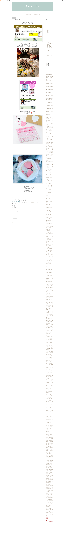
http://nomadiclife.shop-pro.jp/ (16, 198)
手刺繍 (51, 467)
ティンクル (52, 288)
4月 (47, 62)
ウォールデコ (51, 157)
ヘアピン (52, 363)
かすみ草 (48, 177)
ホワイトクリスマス (49, 376)
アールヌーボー (50, 112)
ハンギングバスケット (51, 323)
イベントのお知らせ (49, 46)
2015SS (48, 76)
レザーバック (48, 425)
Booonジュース (48, 82)
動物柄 (52, 490)
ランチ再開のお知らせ (48, 412)
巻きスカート (51, 444)
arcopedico (47, 80)
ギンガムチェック (48, 200)
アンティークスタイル (49, 133)
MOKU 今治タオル (49, 45)
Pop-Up (46, 102)
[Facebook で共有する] (15, 218)
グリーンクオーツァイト (48, 207)
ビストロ (52, 330)
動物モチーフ (49, 490)
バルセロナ (49, 321)
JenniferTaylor (47, 90)
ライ (51, 406)
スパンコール (51, 259)
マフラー (52, 386)
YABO (52, 109)
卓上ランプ (48, 484)
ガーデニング (48, 174)
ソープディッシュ (50, 268)
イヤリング (49, 145)
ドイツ (52, 295)
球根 (49, 447)
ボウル (50, 369)
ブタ (47, 345)
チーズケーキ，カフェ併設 (50, 275)
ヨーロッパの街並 (49, 406)
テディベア (50, 293)
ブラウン (52, 348)
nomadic (49, 99)
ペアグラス (49, 363)
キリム (47, 199)
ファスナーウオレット (51, 336)
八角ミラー (50, 496)
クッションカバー (51, 202)
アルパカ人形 (49, 130)
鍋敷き (47, 491)
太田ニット (52, 482)
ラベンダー (51, 409)
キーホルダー (49, 192)
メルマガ (52, 401)
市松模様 (52, 463)
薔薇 (52, 514)
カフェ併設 (48, 180)
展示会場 (49, 488)
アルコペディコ (49, 129)
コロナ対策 (49, 223)
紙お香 (47, 464)
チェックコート (48, 278)
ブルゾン (51, 357)
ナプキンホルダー (49, 303)
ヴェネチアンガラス (48, 155)
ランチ (48, 411)
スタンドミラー (49, 253)
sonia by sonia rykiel (50, 105)
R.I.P (48, 102)
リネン (48, 416)
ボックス (48, 372)
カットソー (50, 177)
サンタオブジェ (48, 232)
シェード (51, 238)
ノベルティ (49, 309)
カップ (52, 177)
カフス (52, 180)
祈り (50, 446)
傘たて (50, 461)
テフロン (52, 294)
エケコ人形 (51, 160)
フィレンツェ (48, 338)
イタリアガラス (50, 138)
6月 (47, 61)
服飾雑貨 (52, 500)
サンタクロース (51, 232)
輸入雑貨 (52, 508)
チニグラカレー (49, 280)
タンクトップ (48, 274)
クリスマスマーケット (49, 212)
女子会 (50, 472)
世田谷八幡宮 (47, 479)
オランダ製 (47, 169)
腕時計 (50, 514)
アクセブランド (49, 120)
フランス (48, 351)
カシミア (50, 176)
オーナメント (51, 166)
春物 (47, 472)
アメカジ (49, 127)
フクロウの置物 (50, 344)
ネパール (47, 306)
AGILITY (50, 79)
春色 (46, 472)
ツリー (50, 285)
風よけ (50, 500)
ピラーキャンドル (49, 332)
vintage (47, 108)
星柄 (51, 479)
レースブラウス (49, 422)
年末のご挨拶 (51, 494)
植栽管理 (51, 475)
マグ (50, 380)
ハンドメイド (49, 327)
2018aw (50, 76)
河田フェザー (48, 441)
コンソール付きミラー (50, 224)
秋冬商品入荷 (47, 470)
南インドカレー (50, 491)
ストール (52, 256)
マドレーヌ (52, 385)
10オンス (47, 74)
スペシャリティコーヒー (48, 262)
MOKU (52, 96)
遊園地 (48, 509)
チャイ (46, 281)
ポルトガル (48, 375)
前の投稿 (43, 222)
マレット (50, 388)
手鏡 (50, 467)
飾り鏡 (49, 475)
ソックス (50, 269)
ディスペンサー (49, 287)
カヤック (50, 182)
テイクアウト (49, 286)
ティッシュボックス (49, 288)
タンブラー (51, 274)
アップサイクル (48, 123)
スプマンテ (52, 260)
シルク (51, 248)
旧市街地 (51, 447)
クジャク (49, 201)
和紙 (46, 514)
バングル (51, 324)
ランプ (50, 413)
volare (48, 109)
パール (50, 312)
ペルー (50, 366)
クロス (50, 214)
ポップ (52, 372)
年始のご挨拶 (48, 494)
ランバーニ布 (52, 412)
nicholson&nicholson (48, 98)
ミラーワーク (47, 395)
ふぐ (46, 344)
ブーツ (48, 339)
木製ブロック (51, 505)
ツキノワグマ (49, 284)
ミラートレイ (49, 394)
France (52, 86)
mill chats (52, 95)
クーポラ (47, 201)
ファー (50, 335)
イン (48, 146)
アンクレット (49, 132)
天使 (49, 487)
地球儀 (47, 485)
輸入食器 (47, 509)
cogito (52, 83)
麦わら (48, 496)
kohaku (49, 92)
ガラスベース (48, 187)
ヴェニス (50, 154)
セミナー (49, 266)
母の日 (52, 502)
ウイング (52, 148)
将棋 (50, 473)
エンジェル (51, 163)
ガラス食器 (52, 189)
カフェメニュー (50, 179)
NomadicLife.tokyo (18, 213)
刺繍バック (50, 462)
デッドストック (47, 293)
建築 (46, 452)
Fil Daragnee (49, 86)
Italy (50, 88)
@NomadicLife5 (17, 214)
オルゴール (47, 170)
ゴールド (51, 218)
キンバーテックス (51, 200)
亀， (46, 447)
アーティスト (51, 110)
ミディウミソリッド (51, 391)
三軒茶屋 (47, 458)
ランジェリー (51, 410)
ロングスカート (49, 430)
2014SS (47, 76)
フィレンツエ (51, 338)
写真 (50, 466)
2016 (47, 67)
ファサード (47, 336)
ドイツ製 (52, 296)
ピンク (50, 333)
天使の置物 (52, 487)
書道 (48, 472)
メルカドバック (49, 401)
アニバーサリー (50, 124)
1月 (47, 65)
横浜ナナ (52, 438)
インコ (49, 146)
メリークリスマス (49, 400)
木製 (49, 505)
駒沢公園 (48, 450)
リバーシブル (50, 416)
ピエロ (49, 330)
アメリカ (51, 127)
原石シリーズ (48, 453)
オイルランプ (49, 164)
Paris (47, 101)
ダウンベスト (47, 271)
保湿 (50, 502)
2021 (47, 33)
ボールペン (51, 370)
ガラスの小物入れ (50, 185)
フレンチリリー (47, 361)
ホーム (28, 222)
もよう (52, 403)
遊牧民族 (52, 509)
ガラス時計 (51, 188)
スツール (52, 254)
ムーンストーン (49, 398)
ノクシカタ (50, 308)
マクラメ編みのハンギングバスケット (50, 57)
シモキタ (51, 242)
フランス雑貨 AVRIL (49, 47)
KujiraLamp (47, 93)
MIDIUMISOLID (49, 95)
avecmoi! (52, 80)
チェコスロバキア (50, 277)
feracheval (51, 85)
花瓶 (52, 441)
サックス (52, 227)
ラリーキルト (48, 410)
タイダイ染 (49, 270)
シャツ (48, 244)
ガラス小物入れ (49, 189)
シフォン (49, 242)
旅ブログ (50, 511)
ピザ (50, 330)
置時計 (52, 485)
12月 (48, 37)
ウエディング (47, 154)
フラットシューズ (49, 349)
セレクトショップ (50, 267)
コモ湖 (47, 223)
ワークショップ (47, 431)
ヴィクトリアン (49, 148)
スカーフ (49, 250)
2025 (47, 29)
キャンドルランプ (49, 198)
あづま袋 (51, 123)
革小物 (48, 443)
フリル (49, 355)
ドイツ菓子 (49, 296)
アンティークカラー (49, 133)
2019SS (47, 77)
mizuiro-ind (50, 96)
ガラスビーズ (49, 186)
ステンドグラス (48, 256)
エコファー (48, 161)
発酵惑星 (52, 497)
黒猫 (47, 456)
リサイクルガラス (50, 415)
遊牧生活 (50, 509)
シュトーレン (50, 247)
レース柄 (52, 422)
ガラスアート (49, 183)
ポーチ (51, 369)
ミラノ (52, 395)
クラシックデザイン (51, 204)
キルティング (52, 199)
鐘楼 (48, 475)
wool (51, 109)
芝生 (49, 466)
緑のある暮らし (51, 512)
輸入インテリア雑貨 (48, 508)
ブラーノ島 (50, 347)
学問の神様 (52, 443)
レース (51, 421)
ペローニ (49, 367)
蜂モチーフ (52, 503)
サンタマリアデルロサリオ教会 (49, 233)
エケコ (49, 160)
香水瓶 (46, 456)
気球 (49, 446)
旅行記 (52, 511)
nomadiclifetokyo (18, 215)
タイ (47, 270)
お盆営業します (51, 173)
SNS (50, 104)
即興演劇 (48, 482)
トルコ (50, 300)
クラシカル (47, 203)
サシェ (50, 227)
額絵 (48, 444)
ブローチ (52, 361)
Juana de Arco (51, 90)
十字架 (50, 470)
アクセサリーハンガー (48, 118)
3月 (47, 63)
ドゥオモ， (48, 297)
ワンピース (48, 433)
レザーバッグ (51, 425)
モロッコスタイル (49, 404)
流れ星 (46, 511)
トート (50, 297)
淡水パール (51, 484)
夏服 (46, 441)
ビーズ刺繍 (51, 329)
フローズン (50, 361)
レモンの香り (51, 426)
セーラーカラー (47, 265)
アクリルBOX (49, 121)
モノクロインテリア (49, 403)
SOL (47, 105)
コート (49, 217)
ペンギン (51, 367)
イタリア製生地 (51, 142)
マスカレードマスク (51, 383)
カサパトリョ (47, 176)
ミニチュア (47, 392)
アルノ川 (52, 129)
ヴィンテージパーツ (49, 151)
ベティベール (50, 364)
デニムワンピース (49, 294)
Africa (48, 79)
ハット (47, 317)
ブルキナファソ (48, 357)
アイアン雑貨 (52, 113)
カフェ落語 (51, 180)
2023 (47, 31)
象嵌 (47, 475)
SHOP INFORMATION (27, 14)
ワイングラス (51, 432)
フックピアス (49, 346)
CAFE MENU (36, 14)
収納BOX (50, 468)
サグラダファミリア (48, 226)
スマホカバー (48, 263)
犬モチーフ (49, 452)
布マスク (47, 499)
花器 (50, 441)
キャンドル (48, 196)
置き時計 (51, 485)
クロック (48, 215)
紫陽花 (51, 464)
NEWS (32, 14)
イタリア (47, 138)
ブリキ (49, 354)
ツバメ (52, 284)
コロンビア (51, 223)
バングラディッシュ (48, 324)
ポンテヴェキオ (49, 378)
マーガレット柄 (50, 379)
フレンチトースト (51, 360)
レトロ (49, 426)
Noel (46, 99)
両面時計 (49, 512)
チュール (51, 281)
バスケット (49, 315)
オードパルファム (47, 166)
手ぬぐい (49, 467)
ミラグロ (51, 395)
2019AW (52, 76)
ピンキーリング (48, 333)
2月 (47, 64)
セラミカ (51, 266)
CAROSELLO (49, 83)
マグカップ (52, 380)
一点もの (49, 434)
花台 (51, 441)
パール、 (52, 312)
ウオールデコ (47, 158)
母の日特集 (50, 503)
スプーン (50, 260)
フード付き (50, 339)
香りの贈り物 (50, 455)
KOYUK (52, 92)
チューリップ (49, 281)
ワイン (49, 432)
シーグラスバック (48, 238)
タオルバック (50, 271)
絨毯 (51, 514)
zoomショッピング (48, 110)
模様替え (47, 505)
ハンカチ (48, 323)
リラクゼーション (50, 418)
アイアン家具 (49, 113)
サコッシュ (48, 227)
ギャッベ (50, 195)
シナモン (48, 241)
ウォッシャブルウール (51, 158)
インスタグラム (51, 146)
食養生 (51, 476)
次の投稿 (13, 222)
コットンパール (49, 221)
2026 (47, 28)
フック (51, 345)
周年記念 (48, 469)
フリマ (48, 355)
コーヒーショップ (51, 217)
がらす (47, 183)
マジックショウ (50, 382)
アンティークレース (51, 135)
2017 (47, 66)
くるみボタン (48, 214)
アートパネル (48, 111)
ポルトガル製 (51, 375)
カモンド (47, 182)
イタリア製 (47, 142)
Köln (50, 92)
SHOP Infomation (33, 202)
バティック (50, 317)
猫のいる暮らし (48, 493)
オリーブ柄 (50, 169)
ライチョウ (50, 407)
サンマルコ (52, 236)
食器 (50, 476)
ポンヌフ (47, 379)
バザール (51, 314)
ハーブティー (47, 312)
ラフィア (49, 409)
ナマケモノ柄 (52, 303)
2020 (47, 34)
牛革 (52, 447)
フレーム (51, 358)
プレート (49, 358)
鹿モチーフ (47, 466)
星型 (50, 479)
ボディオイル (52, 373)
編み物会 (49, 502)
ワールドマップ (51, 431)
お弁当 (47, 173)
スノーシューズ (51, 257)
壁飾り (47, 502)
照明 (46, 475)
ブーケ (46, 339)
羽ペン (49, 435)
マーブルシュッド (49, 380)
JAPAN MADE (48, 89)
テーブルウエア (50, 289)
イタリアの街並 (50, 139)
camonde (47, 83)
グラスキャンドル (49, 205)
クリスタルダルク (50, 208)
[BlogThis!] (13, 218)
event (48, 85)
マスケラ (48, 384)
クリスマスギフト (49, 210)
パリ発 (47, 321)
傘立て (52, 461)
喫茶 (48, 447)
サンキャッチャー (51, 230)
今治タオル (49, 456)
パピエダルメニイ (49, 318)
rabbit (49, 102)
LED (52, 93)
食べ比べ (49, 476)
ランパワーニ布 (47, 413)
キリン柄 (49, 199)
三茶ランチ (49, 460)
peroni (49, 101)
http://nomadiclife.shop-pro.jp (21, 205)
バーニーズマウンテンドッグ (49, 311)
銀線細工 (50, 449)
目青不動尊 (49, 506)
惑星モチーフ (48, 514)
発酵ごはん (47, 497)
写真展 (51, 466)
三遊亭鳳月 (47, 461)
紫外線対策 (49, 464)
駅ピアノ (48, 438)
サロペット (48, 229)
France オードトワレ (49, 44)
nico (51, 98)
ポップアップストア (48, 373)
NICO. (52, 98)
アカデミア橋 (52, 115)
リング (49, 419)
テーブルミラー (51, 290)
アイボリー (47, 114)
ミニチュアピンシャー (50, 392)
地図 (48, 485)
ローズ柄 (49, 429)
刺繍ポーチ (48, 463)
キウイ (51, 192)
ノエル (49, 306)
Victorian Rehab (49, 107)
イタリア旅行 (51, 143)
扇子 (51, 481)
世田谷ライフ (50, 478)
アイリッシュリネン (50, 114)
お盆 (48, 173)
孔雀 (48, 455)
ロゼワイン (51, 429)
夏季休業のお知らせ (51, 440)
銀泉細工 (48, 449)
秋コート (50, 469)
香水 (52, 455)
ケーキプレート (50, 215)
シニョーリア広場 (51, 241)
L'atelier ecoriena (50, 93)
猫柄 (46, 494)
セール (50, 265)
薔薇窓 (46, 515)
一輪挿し (51, 434)
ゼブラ (47, 266)
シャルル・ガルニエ (49, 245)
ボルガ (46, 375)
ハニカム (52, 317)
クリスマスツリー (49, 211)
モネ (46, 403)
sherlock (48, 104)
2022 (47, 32)
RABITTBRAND (51, 102)
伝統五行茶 (51, 488)
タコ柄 (48, 272)
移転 (47, 434)
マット (50, 385)
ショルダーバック (48, 248)
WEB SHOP (40, 14)
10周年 (49, 74)
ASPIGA (50, 80)
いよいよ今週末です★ (50, 43)
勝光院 (47, 473)
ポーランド (48, 370)
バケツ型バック (48, 314)
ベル (48, 366)
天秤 (47, 488)
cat (51, 83)
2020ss (51, 77)
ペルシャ (52, 366)
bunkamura (52, 82)
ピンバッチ (48, 335)
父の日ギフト (50, 499)
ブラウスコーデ (49, 348)
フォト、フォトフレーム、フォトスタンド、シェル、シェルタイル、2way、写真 (49, 342)
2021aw (52, 77)
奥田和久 (50, 438)
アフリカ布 (50, 126)
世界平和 (48, 478)
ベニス (52, 364)
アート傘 (47, 112)
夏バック (48, 440)
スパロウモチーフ (47, 259)
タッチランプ (49, 273)
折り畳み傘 (49, 481)
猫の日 (51, 493)
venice (46, 107)
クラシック (50, 203)
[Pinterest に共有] (16, 218)
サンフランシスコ (49, 235)
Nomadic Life (51, 99)
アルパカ (47, 130)
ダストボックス (51, 272)
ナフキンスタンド (49, 302)
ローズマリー (49, 428)
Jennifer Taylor (51, 89)
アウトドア (49, 115)
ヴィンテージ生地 (51, 152)
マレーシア (48, 388)
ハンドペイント (50, 326)
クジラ (50, 201)
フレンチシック (48, 360)
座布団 (52, 456)
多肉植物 (50, 482)
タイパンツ (51, 270)
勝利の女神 (49, 473)
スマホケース (51, 263)
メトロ (46, 400)
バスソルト (51, 315)
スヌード (49, 257)
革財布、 (47, 443)
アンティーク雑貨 (51, 136)
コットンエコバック (49, 220)
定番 (47, 487)
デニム (47, 294)
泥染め (48, 487)
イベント (49, 144)
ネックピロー (49, 305)
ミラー (46, 394)
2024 (47, 30)
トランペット (48, 300)
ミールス (50, 389)
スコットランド (48, 251)
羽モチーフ (51, 435)
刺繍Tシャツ (47, 462)
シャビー (50, 244)
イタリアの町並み (51, 140)
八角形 (52, 496)
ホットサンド (50, 372)
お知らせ (49, 172)
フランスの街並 (51, 351)
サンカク (48, 230)
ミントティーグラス (48, 397)
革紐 (49, 443)
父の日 (48, 499)
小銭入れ (52, 473)
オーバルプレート (50, 167)
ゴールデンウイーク (48, 218)
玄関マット (51, 453)
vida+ (52, 107)
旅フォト (48, 511)
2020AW (49, 77)
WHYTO (50, 109)
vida (51, 107)
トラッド (51, 299)
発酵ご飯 (50, 497)
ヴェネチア (52, 154)
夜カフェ (51, 506)
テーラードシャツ (51, 291)
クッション (47, 202)
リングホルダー (51, 419)
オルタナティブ (50, 170)
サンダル (50, 234)
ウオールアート (48, 157)
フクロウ (48, 344)
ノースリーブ (51, 306)
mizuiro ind (47, 96)
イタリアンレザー (51, 141)
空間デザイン (50, 450)
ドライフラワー (48, 299)
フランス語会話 (50, 352)
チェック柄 (52, 278)
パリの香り (50, 320)
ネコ (47, 305)
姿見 (50, 463)
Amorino (52, 79)
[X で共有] (14, 218)
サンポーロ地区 (48, 236)
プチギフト (49, 345)
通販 (46, 487)
